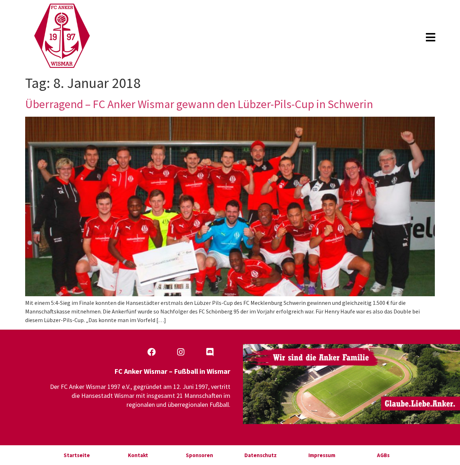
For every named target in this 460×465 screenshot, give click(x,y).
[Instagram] (180, 352)
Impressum (321, 455)
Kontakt (138, 455)
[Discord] (210, 352)
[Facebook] (151, 352)
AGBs (383, 455)
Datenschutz (260, 455)
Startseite (77, 455)
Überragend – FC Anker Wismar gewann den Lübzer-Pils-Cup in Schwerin (199, 104)
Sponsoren (199, 455)
